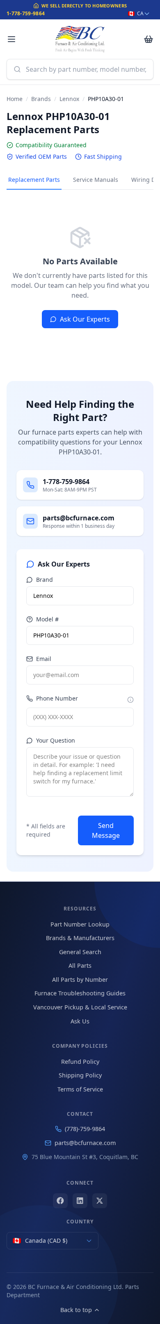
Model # (47, 619)
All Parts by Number (80, 979)
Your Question (55, 740)
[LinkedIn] (80, 1200)
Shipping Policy (80, 1075)
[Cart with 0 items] (148, 39)
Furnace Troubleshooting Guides (80, 993)
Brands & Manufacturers (80, 938)
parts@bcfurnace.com (85, 1143)
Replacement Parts (34, 179)
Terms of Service (80, 1089)
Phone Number (57, 698)
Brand (44, 579)
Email (43, 659)
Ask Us (80, 1021)
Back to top (76, 1310)
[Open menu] (11, 39)
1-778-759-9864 (26, 13)
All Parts (80, 965)
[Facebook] (60, 1200)
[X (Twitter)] (99, 1200)
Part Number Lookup (80, 924)
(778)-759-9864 (85, 1129)
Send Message (106, 830)
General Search (80, 952)
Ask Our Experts (85, 319)
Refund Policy (80, 1061)
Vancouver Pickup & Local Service (80, 1007)
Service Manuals (95, 179)
